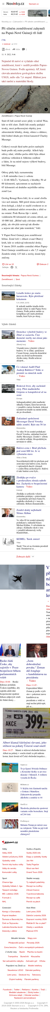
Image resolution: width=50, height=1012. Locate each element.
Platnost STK (32, 931)
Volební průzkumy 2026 (12, 857)
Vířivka (42, 961)
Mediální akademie (17, 992)
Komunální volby (9, 872)
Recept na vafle (33, 898)
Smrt (18, 279)
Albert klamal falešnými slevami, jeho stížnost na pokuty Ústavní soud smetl (24, 744)
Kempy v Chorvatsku (11, 911)
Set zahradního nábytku (13, 961)
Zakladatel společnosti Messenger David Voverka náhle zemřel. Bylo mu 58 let (31, 421)
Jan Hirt (29, 860)
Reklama (26, 989)
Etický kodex (33, 992)
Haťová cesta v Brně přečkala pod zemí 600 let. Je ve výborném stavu (31, 451)
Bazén (22, 952)
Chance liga (7, 882)
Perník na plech (33, 901)
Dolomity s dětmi (9, 931)
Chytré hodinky (15, 979)
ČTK (4, 40)
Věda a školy (22, 458)
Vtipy (19, 380)
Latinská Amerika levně (12, 927)
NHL (4, 901)
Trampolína (13, 956)
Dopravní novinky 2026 (36, 919)
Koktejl (19, 490)
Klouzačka (35, 956)
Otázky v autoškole (34, 927)
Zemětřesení (7, 279)
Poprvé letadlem (9, 915)
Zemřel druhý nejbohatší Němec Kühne (29, 511)
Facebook (7, 989)
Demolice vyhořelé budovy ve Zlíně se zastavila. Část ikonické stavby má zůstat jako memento (32, 336)
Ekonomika (21, 428)
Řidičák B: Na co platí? (36, 923)
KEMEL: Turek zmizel (28, 538)
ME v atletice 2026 (10, 894)
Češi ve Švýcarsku (10, 923)
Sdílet (18, 49)
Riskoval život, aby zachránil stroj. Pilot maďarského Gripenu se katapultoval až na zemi (31, 390)
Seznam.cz (34, 4)
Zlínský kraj (21, 345)
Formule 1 (6, 898)
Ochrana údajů (15, 995)
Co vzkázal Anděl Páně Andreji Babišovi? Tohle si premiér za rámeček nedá (30, 370)
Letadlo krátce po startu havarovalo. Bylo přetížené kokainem (30, 296)
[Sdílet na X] (16, 267)
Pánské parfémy (31, 979)
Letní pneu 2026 (33, 911)
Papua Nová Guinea (30, 275)
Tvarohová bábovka (35, 894)
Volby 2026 (7, 853)
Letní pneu (12, 975)
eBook (7, 49)
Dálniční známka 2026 (36, 915)
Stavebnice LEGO (15, 970)
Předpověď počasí (16, 943)
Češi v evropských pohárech (31, 947)
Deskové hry (24, 975)
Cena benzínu (10, 947)
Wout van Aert (32, 868)
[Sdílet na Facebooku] (12, 267)
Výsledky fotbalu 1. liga (12, 886)
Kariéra (35, 989)
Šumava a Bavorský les (12, 919)
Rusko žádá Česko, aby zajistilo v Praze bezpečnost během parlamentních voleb (10, 669)
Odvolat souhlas (31, 995)
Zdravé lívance (32, 890)
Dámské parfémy (32, 970)
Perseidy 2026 (33, 943)
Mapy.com (32, 938)
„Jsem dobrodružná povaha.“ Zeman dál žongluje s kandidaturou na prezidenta (36, 669)
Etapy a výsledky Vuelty (36, 857)
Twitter (17, 989)
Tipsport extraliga (9, 890)
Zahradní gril (31, 961)
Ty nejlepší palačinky (35, 882)
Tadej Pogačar (32, 864)
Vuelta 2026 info (33, 853)
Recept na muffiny (34, 886)
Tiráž (43, 989)
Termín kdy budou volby (12, 864)
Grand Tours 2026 (34, 872)
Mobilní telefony (35, 965)
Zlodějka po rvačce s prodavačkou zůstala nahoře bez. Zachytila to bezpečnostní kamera (32, 482)
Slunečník (24, 956)
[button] (25, 99)
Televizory (36, 975)
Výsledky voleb (8, 860)
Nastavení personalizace (25, 998)
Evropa (19, 399)
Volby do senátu (9, 868)
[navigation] (3, 4)
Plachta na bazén (34, 952)
